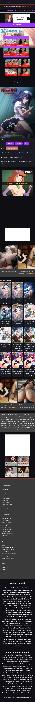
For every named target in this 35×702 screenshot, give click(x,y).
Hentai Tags (5, 556)
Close (16, 37)
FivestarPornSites (6, 523)
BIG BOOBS (10, 143)
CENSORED (19, 143)
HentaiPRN (5, 489)
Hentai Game (17, 25)
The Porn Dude (30, 10)
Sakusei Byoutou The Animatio (14, 6)
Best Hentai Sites (6, 518)
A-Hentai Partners (7, 567)
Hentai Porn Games (7, 504)
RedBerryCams (6, 525)
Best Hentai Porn (6, 529)
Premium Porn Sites (7, 533)
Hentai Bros (5, 492)
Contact (4, 569)
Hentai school (5, 507)
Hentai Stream (6, 498)
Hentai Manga (5, 500)
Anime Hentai (17, 583)
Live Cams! (22, 10)
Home (5, 6)
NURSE (26, 143)
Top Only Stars (6, 531)
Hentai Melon (5, 502)
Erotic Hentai (5, 494)
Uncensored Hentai (7, 496)
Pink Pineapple (12, 148)
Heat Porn (4, 535)
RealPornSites (5, 520)
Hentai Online (5, 509)
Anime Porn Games (12, 10)
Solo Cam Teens (6, 527)
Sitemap (4, 572)
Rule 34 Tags (5, 551)
